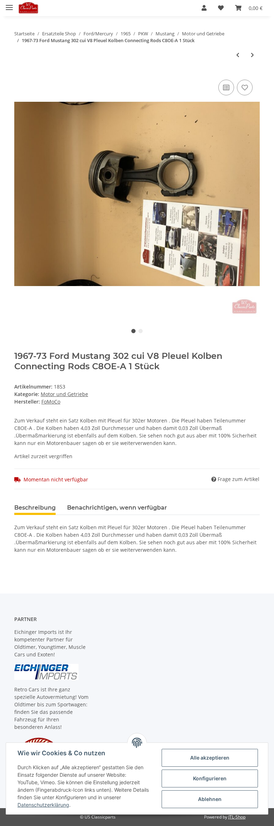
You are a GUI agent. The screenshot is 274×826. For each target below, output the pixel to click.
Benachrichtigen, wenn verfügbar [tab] (117, 507)
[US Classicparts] (28, 8)
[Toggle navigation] (9, 4)
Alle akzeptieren (209, 758)
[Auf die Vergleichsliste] (226, 87)
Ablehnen (210, 799)
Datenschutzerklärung (43, 805)
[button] (204, 8)
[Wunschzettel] (220, 8)
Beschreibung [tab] (35, 507)
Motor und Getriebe (64, 394)
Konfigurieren (210, 778)
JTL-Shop (236, 817)
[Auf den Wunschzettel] (245, 87)
